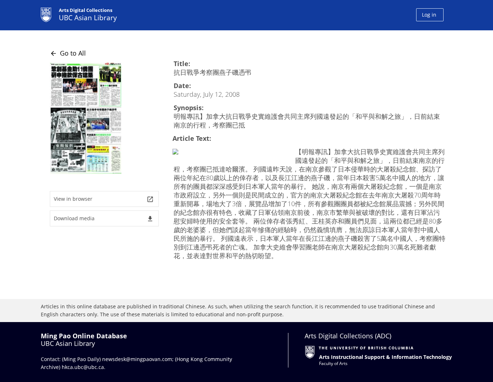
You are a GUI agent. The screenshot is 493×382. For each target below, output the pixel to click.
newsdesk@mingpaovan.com (137, 359)
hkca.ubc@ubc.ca (83, 367)
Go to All (68, 53)
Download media (104, 218)
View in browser (104, 199)
